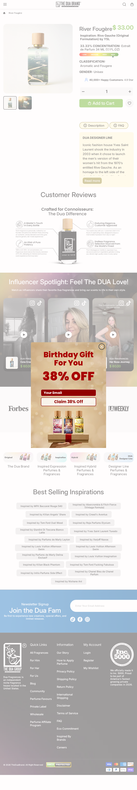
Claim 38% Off (68, 401)
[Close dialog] (102, 347)
